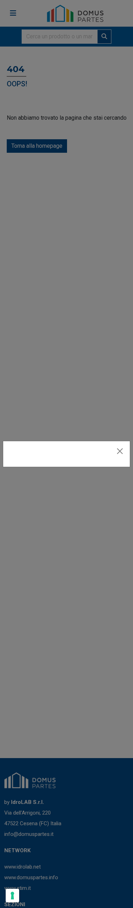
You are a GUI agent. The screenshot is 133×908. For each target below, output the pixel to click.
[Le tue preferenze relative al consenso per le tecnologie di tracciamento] (12, 895)
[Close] (120, 451)
